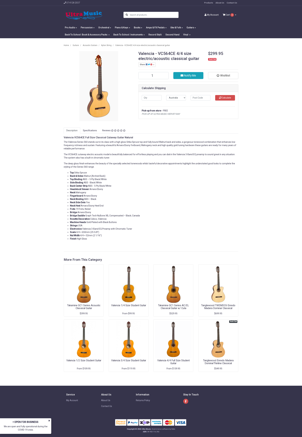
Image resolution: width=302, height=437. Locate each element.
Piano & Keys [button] (121, 27)
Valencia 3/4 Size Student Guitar (128, 360)
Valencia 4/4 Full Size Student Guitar (173, 362)
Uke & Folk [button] (175, 27)
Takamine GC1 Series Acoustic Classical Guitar (83, 307)
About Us (219, 3)
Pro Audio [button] (70, 27)
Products (208, 3)
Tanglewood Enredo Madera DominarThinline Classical (218, 362)
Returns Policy (143, 400)
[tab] (72, 130)
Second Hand (172, 34)
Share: (143, 64)
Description (72, 130)
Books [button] (137, 27)
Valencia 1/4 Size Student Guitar (128, 305)
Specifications (90, 130)
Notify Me (189, 75)
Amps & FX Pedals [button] (155, 27)
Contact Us (232, 3)
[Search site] (127, 15)
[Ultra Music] (84, 15)
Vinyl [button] (186, 34)
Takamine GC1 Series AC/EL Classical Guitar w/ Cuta (173, 307)
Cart (229, 15)
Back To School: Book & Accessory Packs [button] (86, 34)
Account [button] (213, 15)
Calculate (226, 97)
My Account (72, 400)
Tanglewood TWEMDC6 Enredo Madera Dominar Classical (218, 307)
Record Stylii (155, 34)
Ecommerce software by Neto (163, 429)
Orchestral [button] (103, 27)
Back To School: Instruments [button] (128, 34)
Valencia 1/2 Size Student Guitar (83, 360)
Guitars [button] (190, 27)
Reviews (106, 130)
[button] (223, 75)
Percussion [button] (87, 27)
